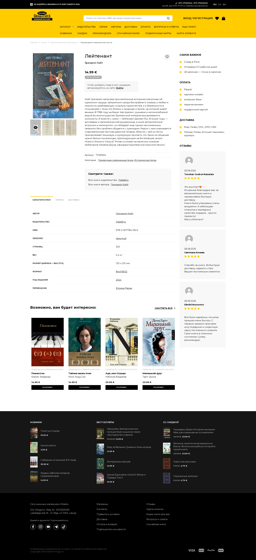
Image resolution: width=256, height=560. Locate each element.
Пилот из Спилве (50, 431)
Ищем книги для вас (158, 514)
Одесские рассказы (184, 461)
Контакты (102, 509)
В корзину (48, 387)
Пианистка (37, 373)
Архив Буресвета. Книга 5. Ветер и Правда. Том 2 (126, 476)
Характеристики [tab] (42, 200)
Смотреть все (163, 308)
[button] (223, 18)
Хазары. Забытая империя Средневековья (55, 474)
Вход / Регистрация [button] (198, 18)
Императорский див (118, 461)
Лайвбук (124, 180)
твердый (121, 238)
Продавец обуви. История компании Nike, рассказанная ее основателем (194, 431)
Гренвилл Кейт (94, 62)
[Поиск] (168, 18)
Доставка (102, 519)
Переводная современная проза (115, 160)
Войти (119, 88)
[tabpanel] (103, 250)
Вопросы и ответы (157, 519)
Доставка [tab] (73, 200)
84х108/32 (121, 271)
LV (219, 4)
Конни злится (48, 445)
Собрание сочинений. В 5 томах (58, 460)
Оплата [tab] (59, 200)
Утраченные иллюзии (185, 476)
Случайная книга (156, 524)
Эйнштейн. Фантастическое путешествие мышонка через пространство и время (123, 431)
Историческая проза (145, 160)
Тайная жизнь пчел (79, 373)
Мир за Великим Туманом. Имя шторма (129, 447)
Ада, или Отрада (115, 373)
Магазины (102, 504)
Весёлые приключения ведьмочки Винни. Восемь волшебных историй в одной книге (194, 446)
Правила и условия (108, 514)
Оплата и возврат (107, 524)
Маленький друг (152, 373)
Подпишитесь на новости (111, 529)
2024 (118, 279)
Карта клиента (154, 509)
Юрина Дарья (124, 288)
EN (224, 4)
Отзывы (150, 504)
